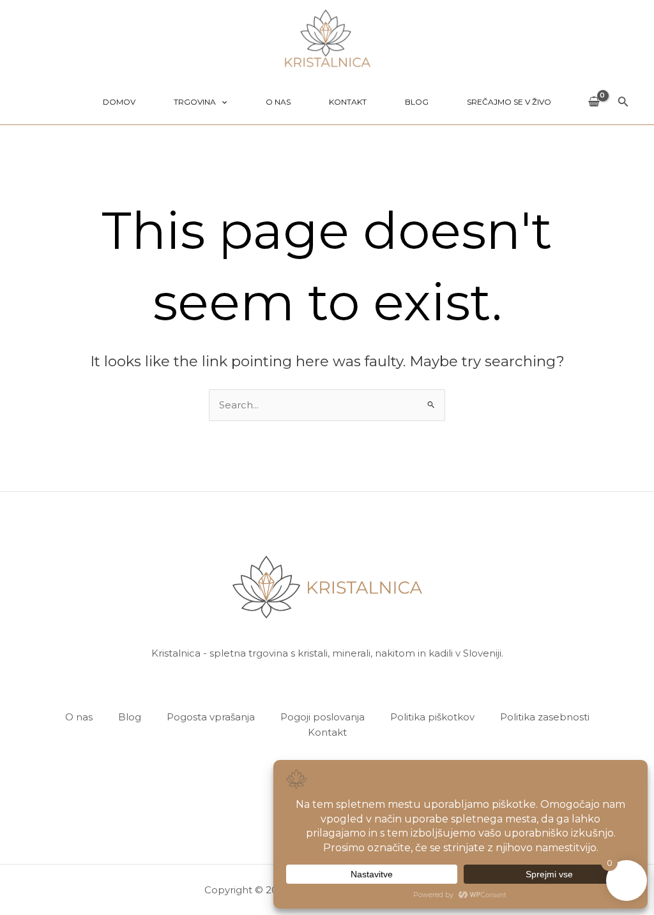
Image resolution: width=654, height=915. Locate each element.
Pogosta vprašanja (211, 717)
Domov (119, 102)
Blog (417, 102)
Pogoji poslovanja (322, 717)
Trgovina (195, 102)
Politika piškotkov (432, 717)
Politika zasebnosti (544, 717)
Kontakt (348, 102)
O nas (278, 102)
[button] (221, 102)
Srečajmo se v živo (509, 102)
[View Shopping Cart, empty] (594, 102)
